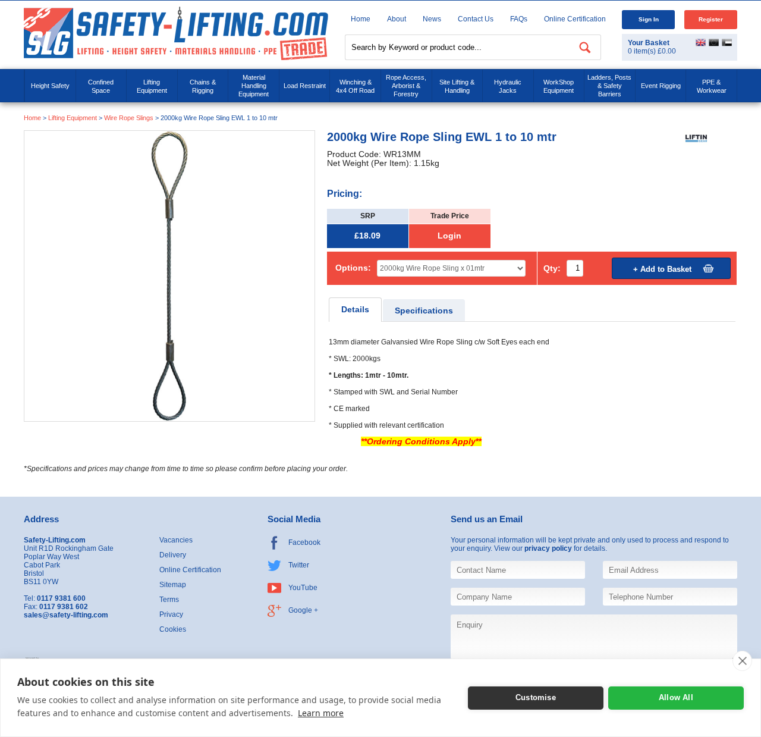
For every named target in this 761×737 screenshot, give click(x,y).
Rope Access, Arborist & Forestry (406, 86)
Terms (169, 599)
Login (449, 235)
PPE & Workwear (712, 86)
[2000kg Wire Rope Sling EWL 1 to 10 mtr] (169, 275)
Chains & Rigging (203, 86)
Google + (303, 610)
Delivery (172, 555)
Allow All (676, 697)
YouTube (302, 588)
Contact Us (475, 19)
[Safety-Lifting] (176, 33)
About (396, 19)
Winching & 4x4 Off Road (355, 86)
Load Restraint (305, 85)
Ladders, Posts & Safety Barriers (609, 86)
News (432, 19)
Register (711, 19)
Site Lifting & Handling (456, 86)
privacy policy (548, 548)
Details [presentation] (355, 309)
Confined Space (101, 86)
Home (360, 19)
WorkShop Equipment (558, 86)
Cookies (172, 629)
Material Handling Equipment (253, 86)
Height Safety (50, 85)
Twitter (298, 565)
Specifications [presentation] (424, 310)
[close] (742, 661)
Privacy (171, 614)
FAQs (518, 19)
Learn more (321, 713)
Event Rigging (661, 85)
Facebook (304, 542)
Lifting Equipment (152, 86)
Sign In (649, 19)
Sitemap (172, 585)
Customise (535, 697)
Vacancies (176, 540)
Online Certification (575, 19)
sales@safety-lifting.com (66, 615)
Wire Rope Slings (128, 117)
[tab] (355, 309)
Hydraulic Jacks (507, 86)
